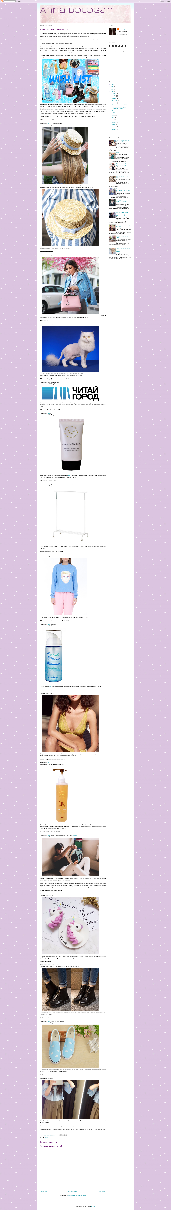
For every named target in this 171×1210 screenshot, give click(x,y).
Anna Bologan (76, 10)
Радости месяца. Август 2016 (119, 105)
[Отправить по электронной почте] (60, 1135)
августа (114, 103)
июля (113, 115)
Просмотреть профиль (114, 36)
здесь (49, 123)
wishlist (46, 1137)
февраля (114, 126)
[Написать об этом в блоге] (61, 1135)
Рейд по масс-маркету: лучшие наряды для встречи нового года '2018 (123, 214)
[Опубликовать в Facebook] (65, 1135)
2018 (112, 86)
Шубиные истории (121, 152)
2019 (112, 84)
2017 (112, 89)
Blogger (93, 1206)
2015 (112, 132)
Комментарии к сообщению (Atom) (77, 1195)
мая (113, 119)
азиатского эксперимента (70, 824)
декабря (114, 93)
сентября (114, 100)
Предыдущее (101, 1191)
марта (114, 124)
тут (69, 475)
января (114, 129)
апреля (114, 122)
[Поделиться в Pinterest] (66, 1135)
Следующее (44, 1191)
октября (114, 98)
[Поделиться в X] (63, 1135)
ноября (114, 96)
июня (113, 117)
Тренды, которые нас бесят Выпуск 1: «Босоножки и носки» (123, 250)
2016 (112, 91)
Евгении (74, 835)
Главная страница (72, 1191)
